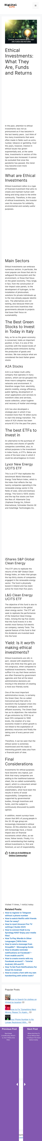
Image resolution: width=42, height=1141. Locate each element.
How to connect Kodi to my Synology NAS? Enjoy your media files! (20, 933)
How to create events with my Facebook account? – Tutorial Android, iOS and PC (19, 961)
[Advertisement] (21, 101)
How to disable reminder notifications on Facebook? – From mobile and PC (18, 953)
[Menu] (35, 5)
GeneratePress (21, 1137)
